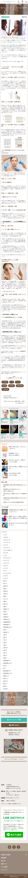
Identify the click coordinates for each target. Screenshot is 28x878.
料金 (4, 637)
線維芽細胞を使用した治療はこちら (12, 331)
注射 (4, 645)
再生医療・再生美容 (5, 854)
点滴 (4, 650)
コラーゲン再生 (6, 550)
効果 (4, 588)
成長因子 (5, 632)
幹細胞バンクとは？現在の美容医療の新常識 (13, 502)
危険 (4, 596)
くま (3, 16)
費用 (4, 686)
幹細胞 (4, 616)
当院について (4, 863)
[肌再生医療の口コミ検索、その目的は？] (23, 417)
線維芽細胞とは (6, 663)
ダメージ (3, 418)
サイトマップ (4, 869)
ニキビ (4, 565)
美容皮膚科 (3, 857)
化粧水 (4, 593)
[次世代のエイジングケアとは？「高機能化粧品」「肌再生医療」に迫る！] (5, 432)
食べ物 (4, 688)
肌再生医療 (7, 16)
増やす (4, 604)
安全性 (4, 614)
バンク (4, 568)
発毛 (4, 652)
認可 (4, 683)
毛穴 (4, 639)
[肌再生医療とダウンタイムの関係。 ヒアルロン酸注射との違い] (14, 417)
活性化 (4, 647)
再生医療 (12, 385)
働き (4, 580)
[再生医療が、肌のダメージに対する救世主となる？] (5, 417)
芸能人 (4, 678)
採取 (4, 634)
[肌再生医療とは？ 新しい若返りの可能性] (23, 432)
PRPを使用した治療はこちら (10, 314)
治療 (4, 642)
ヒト (4, 570)
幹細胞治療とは (6, 627)
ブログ (4, 575)
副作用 (4, 586)
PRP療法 (5, 382)
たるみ (18, 382)
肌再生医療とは (6, 673)
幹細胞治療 (5, 624)
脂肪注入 (5, 675)
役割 (4, 629)
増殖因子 (5, 609)
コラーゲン (5, 547)
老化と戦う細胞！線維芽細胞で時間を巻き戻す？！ (11, 396)
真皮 (4, 655)
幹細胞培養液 (6, 622)
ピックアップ (6, 573)
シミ (4, 555)
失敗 (4, 611)
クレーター (5, 542)
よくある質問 (4, 866)
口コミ (4, 598)
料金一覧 (3, 860)
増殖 (4, 606)
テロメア (5, 562)
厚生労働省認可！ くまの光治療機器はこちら (14, 222)
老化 (4, 665)
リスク (4, 578)
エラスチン (5, 539)
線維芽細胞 (20, 385)
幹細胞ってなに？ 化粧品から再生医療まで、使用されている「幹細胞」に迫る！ (18, 518)
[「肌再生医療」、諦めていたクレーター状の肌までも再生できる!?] (14, 432)
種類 (4, 657)
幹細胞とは (5, 619)
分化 (4, 583)
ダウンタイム (12, 418)
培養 (4, 601)
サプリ (4, 552)
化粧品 (4, 591)
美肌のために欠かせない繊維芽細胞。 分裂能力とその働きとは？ (14, 402)
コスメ (4, 544)
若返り (4, 681)
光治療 (4, 385)
